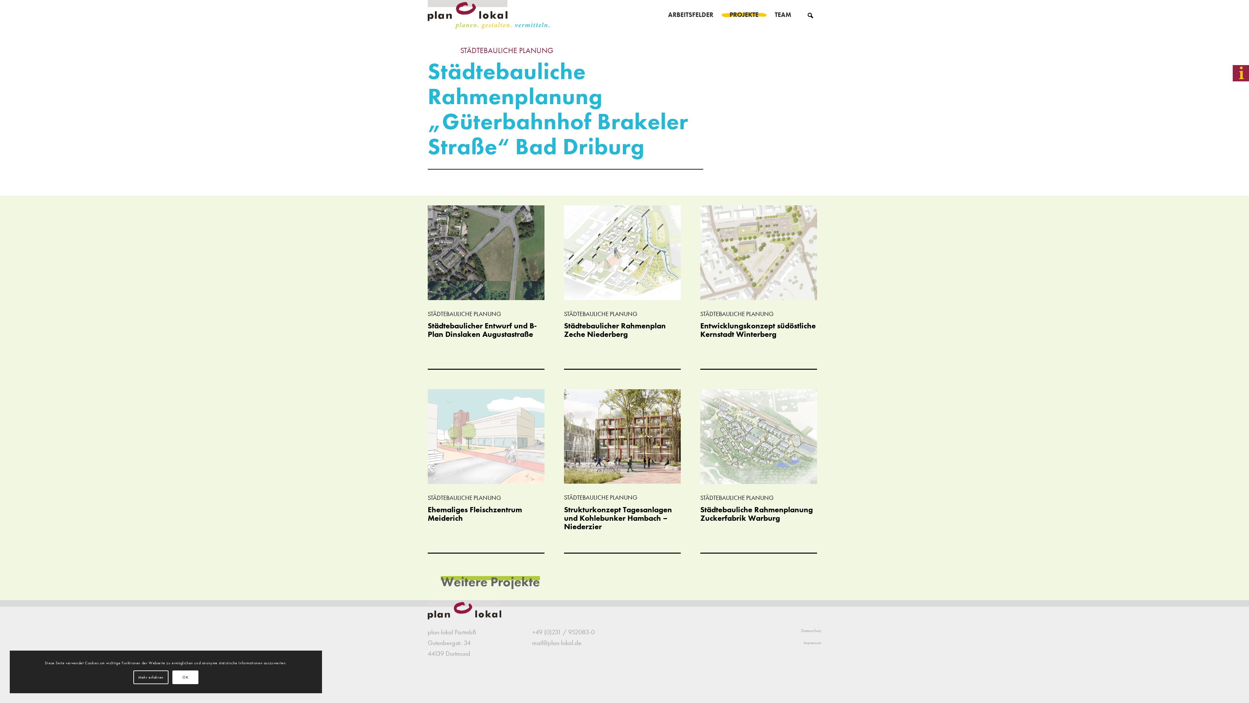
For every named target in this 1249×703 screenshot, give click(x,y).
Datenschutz (811, 630)
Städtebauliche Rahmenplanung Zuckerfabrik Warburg (756, 513)
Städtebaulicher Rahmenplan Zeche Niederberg (615, 330)
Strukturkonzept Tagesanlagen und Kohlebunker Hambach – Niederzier (618, 518)
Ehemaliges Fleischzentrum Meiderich (475, 513)
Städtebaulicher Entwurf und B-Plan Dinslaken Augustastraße (482, 330)
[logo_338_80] (489, 14)
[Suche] (810, 14)
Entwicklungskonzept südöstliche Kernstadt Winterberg (758, 330)
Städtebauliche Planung (506, 50)
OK (185, 677)
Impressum (812, 642)
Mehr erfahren (151, 677)
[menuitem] (690, 14)
